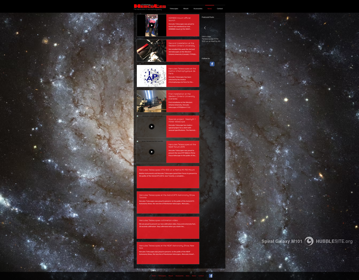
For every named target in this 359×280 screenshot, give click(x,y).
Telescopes (162, 276)
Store (187, 276)
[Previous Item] (205, 27)
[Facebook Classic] (212, 64)
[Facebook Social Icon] (211, 276)
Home (154, 276)
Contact (201, 276)
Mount (171, 276)
